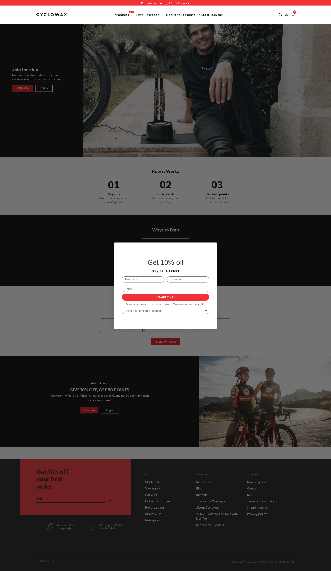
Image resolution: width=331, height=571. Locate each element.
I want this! (165, 297)
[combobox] (164, 311)
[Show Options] (206, 311)
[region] (165, 3)
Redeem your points (180, 15)
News (139, 15)
